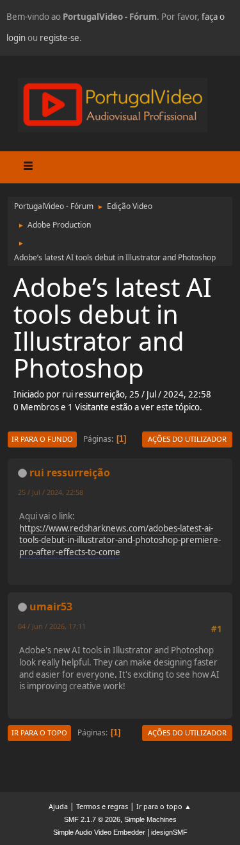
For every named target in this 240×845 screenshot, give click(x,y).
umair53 (50, 606)
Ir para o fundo (42, 439)
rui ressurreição (69, 472)
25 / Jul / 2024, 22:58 (50, 492)
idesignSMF (169, 832)
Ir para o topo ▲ (163, 806)
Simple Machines (150, 819)
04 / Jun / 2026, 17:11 (52, 626)
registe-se (59, 38)
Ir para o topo (39, 732)
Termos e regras (102, 806)
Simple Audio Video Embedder (99, 832)
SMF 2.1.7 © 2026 (92, 819)
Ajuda (58, 806)
